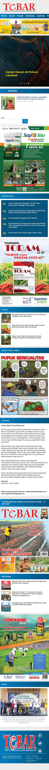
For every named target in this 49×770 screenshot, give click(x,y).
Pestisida (30, 16)
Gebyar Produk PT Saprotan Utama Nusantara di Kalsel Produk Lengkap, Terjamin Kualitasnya (27, 593)
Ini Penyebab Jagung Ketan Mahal (23, 218)
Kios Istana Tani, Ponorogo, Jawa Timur (25, 233)
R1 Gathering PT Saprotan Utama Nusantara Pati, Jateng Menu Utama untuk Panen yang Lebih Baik (27, 225)
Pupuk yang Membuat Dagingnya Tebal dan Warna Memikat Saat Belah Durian (27, 211)
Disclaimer (30, 758)
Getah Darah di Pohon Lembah (22, 73)
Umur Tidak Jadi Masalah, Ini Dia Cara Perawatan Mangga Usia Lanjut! (24, 204)
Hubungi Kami (31, 761)
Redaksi (35, 756)
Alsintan (41, 16)
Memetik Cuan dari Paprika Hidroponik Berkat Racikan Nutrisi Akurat (28, 326)
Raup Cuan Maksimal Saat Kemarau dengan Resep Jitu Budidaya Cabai (26, 337)
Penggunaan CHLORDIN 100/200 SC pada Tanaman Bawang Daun (29, 604)
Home (4, 16)
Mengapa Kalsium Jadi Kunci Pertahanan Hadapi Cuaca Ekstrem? (29, 315)
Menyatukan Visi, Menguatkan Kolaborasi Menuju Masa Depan (29, 582)
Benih (12, 16)
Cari (2, 118)
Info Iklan (39, 758)
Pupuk (20, 16)
